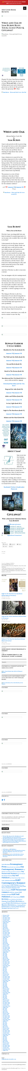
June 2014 (5, 1008)
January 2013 (6, 1029)
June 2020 (5, 925)
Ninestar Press (6, 901)
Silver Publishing (18, 905)
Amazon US (11, 187)
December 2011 (6, 1045)
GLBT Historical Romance (11, 886)
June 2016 (5, 984)
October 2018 (6, 949)
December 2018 (6, 947)
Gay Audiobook (16, 867)
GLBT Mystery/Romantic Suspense (14, 887)
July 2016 (5, 982)
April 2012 (5, 1040)
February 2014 (6, 1013)
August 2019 (5, 937)
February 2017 (6, 974)
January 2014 (6, 1014)
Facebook (7, 487)
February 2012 (6, 1043)
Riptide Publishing (21, 903)
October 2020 (6, 920)
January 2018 (6, 960)
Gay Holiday (8, 871)
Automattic (4, 1069)
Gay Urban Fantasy (13, 877)
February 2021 (6, 915)
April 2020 (5, 927)
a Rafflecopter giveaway (14, 524)
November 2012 (6, 1031)
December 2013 (6, 1016)
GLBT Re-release (13, 892)
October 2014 (6, 1004)
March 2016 (5, 987)
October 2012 (6, 1033)
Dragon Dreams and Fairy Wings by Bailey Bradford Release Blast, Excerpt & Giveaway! (14, 841)
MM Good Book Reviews (9, 11)
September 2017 (6, 965)
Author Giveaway (10, 565)
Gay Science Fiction (7, 875)
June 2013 (5, 1023)
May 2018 (5, 955)
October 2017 (6, 964)
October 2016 (6, 979)
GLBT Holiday (20, 886)
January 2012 (6, 1044)
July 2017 (5, 968)
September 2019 (6, 936)
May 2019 (5, 941)
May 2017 (5, 970)
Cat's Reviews (6, 864)
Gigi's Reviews (21, 877)
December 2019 (6, 932)
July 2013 (5, 1022)
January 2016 (6, 990)
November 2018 (6, 948)
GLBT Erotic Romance (6, 885)
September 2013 (6, 1019)
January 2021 (6, 916)
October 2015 (6, 991)
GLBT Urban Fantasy (15, 897)
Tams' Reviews (20, 906)
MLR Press (14, 899)
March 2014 (5, 1012)
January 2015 (6, 1001)
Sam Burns (17, 570)
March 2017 (5, 973)
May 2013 (5, 1024)
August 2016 (5, 981)
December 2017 (6, 962)
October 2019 (6, 935)
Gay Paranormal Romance (17, 568)
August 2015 (5, 993)
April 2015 (5, 998)
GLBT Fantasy (11, 569)
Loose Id (10, 899)
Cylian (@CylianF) (7, 850)
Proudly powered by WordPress (9, 1068)
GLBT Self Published (10, 570)
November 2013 (6, 1017)
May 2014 (5, 1009)
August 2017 (5, 966)
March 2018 (5, 958)
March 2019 (5, 943)
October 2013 (6, 1018)
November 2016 (6, 977)
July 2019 (5, 938)
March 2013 (5, 1027)
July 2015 (5, 995)
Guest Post (21, 565)
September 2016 (6, 980)
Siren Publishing (12, 906)
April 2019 (5, 942)
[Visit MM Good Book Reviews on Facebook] (4, 800)
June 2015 (5, 996)
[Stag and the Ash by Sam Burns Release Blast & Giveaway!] (13, 608)
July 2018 (5, 953)
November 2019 (6, 933)
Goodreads (20, 487)
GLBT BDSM (12, 880)
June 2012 (5, 1038)
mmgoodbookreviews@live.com (9, 1059)
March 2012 (5, 1041)
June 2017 (5, 969)
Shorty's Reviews (8, 905)
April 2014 (5, 1011)
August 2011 (5, 1050)
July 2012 (5, 1036)
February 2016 (6, 989)
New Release (19, 899)
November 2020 (6, 919)
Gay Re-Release (21, 873)
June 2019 (5, 939)
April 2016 (5, 986)
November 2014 (6, 1003)
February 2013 (6, 1028)
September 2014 (6, 1006)
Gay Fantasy (8, 568)
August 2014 (5, 1007)
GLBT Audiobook (5, 880)
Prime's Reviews (11, 903)
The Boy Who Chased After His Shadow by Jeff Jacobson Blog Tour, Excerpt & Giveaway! (13, 837)
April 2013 (5, 1025)
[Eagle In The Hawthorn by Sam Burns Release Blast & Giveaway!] (13, 585)
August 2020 (5, 922)
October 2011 (6, 1047)
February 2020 (6, 930)
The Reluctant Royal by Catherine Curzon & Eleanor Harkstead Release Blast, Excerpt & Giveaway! (14, 839)
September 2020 (6, 921)
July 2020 (5, 923)
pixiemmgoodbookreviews (8, 564)
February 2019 (6, 944)
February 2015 (6, 1000)
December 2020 (6, 917)
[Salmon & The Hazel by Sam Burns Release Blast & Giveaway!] (13, 630)
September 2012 (6, 1034)
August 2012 (5, 1035)
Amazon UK (20, 187)
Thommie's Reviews (7, 908)
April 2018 (5, 957)
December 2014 (6, 1002)
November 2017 (6, 963)
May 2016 (5, 985)
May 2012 (5, 1039)
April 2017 (5, 971)
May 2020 (5, 926)
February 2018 (6, 959)
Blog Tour (16, 565)
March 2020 (5, 928)
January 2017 (6, 975)
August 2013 (5, 1020)
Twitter (13, 487)
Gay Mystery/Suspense (16, 871)
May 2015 (5, 997)
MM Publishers (13, 849)
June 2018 (5, 954)
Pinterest (14, 489)
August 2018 (5, 952)
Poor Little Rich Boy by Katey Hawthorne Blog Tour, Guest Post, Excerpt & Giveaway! (14, 852)
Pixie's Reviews (16, 901)
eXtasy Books (10, 867)
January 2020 (6, 931)
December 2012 (6, 1030)
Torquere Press (15, 908)
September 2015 (6, 992)
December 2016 (6, 976)
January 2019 (6, 946)
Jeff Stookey (5, 849)
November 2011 (6, 1046)
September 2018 (6, 950)
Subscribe (5, 828)
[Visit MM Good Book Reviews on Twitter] (2, 800)
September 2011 (6, 1049)
